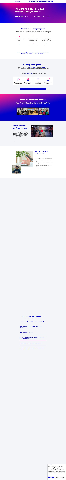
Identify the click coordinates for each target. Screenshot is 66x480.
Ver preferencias (62, 477)
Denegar (57, 477)
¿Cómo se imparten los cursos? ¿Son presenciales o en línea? (31, 321)
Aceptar (51, 477)
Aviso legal (61, 478)
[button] (17, 111)
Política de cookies (53, 478)
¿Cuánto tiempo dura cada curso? (26, 332)
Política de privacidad (57, 478)
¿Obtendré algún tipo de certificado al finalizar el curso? (30, 343)
